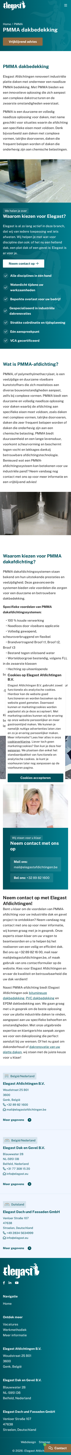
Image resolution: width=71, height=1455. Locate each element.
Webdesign (28, 1442)
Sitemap (44, 1442)
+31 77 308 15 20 (18, 1168)
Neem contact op (22, 263)
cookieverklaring (19, 741)
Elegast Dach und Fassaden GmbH (31, 1212)
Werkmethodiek (15, 1330)
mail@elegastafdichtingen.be (36, 867)
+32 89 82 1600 (38, 878)
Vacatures (10, 1324)
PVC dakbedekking (40, 998)
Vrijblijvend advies (23, 41)
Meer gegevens (13, 1120)
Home (7, 24)
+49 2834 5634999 (19, 1233)
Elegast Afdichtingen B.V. (24, 1083)
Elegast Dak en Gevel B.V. (24, 1148)
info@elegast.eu (17, 1174)
